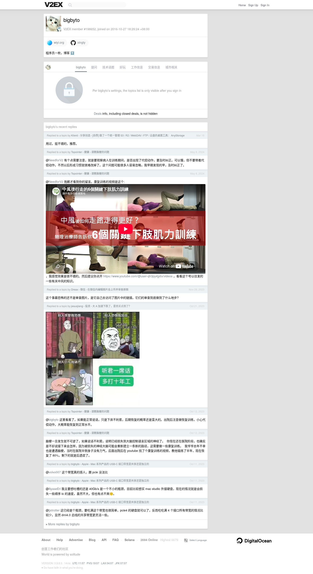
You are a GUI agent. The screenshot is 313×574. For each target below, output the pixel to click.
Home (242, 5)
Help (59, 540)
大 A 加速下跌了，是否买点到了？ (111, 306)
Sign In (265, 5)
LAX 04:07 (107, 563)
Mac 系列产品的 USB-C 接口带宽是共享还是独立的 (120, 464)
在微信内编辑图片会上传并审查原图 (108, 289)
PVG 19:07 (93, 563)
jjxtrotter (54, 510)
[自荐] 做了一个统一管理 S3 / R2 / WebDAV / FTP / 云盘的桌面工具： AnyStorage (138, 135)
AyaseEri (55, 489)
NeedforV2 (56, 160)
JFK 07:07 (121, 563)
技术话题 (108, 67)
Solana (130, 540)
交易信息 (154, 67)
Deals (98, 113)
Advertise (76, 540)
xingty (80, 42)
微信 (82, 289)
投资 (87, 306)
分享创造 (85, 135)
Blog (92, 540)
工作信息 (137, 67)
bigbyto (81, 67)
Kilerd (74, 135)
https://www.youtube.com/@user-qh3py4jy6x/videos (137, 276)
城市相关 (171, 67)
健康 (86, 152)
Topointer (76, 152)
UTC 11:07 (78, 563)
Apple (85, 464)
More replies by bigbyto (64, 524)
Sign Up (253, 5)
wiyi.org (58, 42)
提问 (94, 67)
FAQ (115, 540)
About (46, 540)
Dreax (74, 289)
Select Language (197, 540)
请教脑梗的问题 (100, 152)
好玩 (123, 67)
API (104, 540)
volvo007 (55, 472)
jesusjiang (77, 306)
